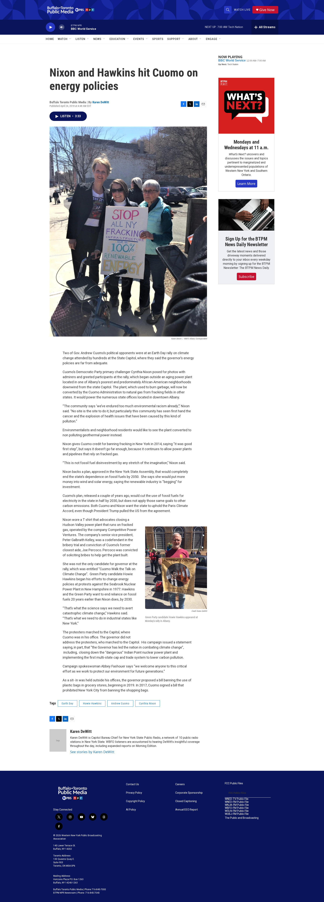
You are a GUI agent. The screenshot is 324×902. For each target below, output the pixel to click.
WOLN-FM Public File (237, 811)
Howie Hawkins (92, 703)
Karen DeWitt (100, 102)
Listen (80, 38)
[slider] (67, 27)
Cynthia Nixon (147, 703)
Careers (180, 784)
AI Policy (131, 809)
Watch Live (242, 9)
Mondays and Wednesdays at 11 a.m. (246, 144)
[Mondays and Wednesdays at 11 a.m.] (246, 106)
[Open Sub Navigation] (70, 38)
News (97, 38)
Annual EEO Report (186, 809)
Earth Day (67, 703)
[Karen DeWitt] (58, 740)
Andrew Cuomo (120, 703)
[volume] (61, 27)
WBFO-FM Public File (237, 808)
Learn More (246, 183)
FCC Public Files (234, 783)
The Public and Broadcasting (242, 818)
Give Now (266, 10)
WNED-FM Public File (237, 802)
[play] (50, 27)
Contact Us (132, 784)
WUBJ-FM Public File (237, 814)
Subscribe (246, 276)
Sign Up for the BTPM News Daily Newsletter (246, 241)
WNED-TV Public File (236, 799)
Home (50, 38)
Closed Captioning (186, 801)
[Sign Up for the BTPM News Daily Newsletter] (246, 215)
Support (173, 38)
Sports (158, 38)
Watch (63, 38)
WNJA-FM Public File (237, 805)
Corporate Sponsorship (189, 792)
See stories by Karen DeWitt (92, 752)
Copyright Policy (135, 801)
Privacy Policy (134, 792)
